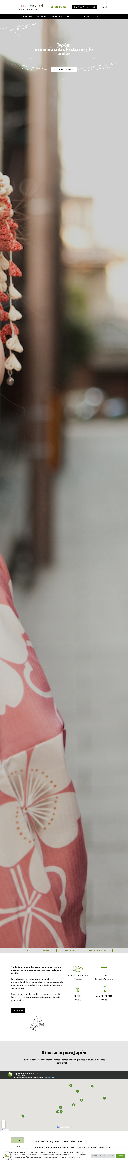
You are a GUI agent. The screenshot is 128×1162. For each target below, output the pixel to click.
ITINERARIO (45, 951)
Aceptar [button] (120, 1156)
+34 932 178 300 (58, 7)
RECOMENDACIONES (97, 951)
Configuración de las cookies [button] (102, 1156)
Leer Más (18, 1010)
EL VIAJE (25, 951)
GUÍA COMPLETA (70, 951)
